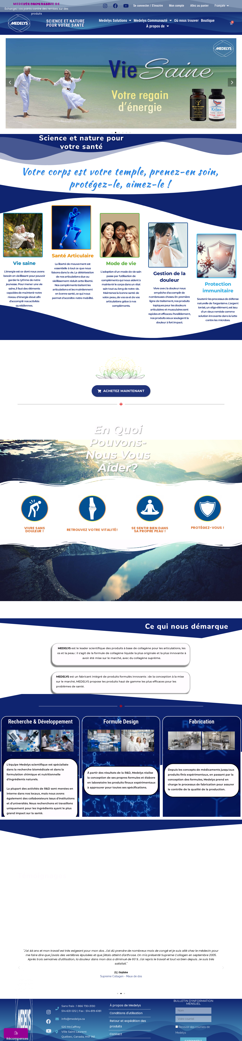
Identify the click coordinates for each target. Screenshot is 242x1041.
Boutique (208, 20)
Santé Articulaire (73, 255)
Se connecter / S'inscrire (148, 5)
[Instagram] (105, 5)
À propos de (155, 26)
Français (220, 5)
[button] (10, 82)
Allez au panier (199, 5)
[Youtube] (126, 5)
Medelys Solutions (113, 20)
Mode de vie (121, 263)
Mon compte (176, 5)
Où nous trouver (186, 20)
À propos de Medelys (125, 1005)
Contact (116, 1034)
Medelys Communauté (151, 20)
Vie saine (24, 263)
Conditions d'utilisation (126, 1013)
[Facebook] (115, 5)
